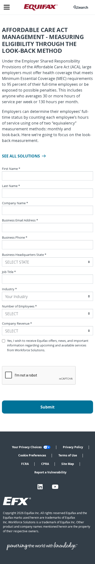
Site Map (67, 464)
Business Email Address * (20, 220)
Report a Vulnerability (50, 472)
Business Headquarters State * (24, 255)
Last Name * (11, 186)
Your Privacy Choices (27, 447)
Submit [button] (47, 407)
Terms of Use (67, 455)
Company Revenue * (17, 323)
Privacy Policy (73, 447)
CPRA (45, 464)
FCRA (25, 464)
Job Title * (9, 272)
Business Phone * (14, 237)
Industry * (9, 289)
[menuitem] (82, 7)
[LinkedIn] (40, 486)
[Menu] (8, 7)
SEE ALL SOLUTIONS (21, 156)
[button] (82, 7)
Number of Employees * (19, 306)
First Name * (11, 169)
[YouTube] (55, 486)
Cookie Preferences (32, 455)
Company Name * (15, 203)
